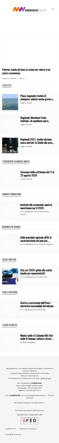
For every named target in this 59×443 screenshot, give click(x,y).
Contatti (10, 429)
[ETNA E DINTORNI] (9, 289)
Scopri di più (46, 378)
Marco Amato (27, 179)
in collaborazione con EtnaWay (34, 310)
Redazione (5, 78)
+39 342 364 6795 (34, 388)
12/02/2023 (12, 78)
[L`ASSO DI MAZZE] (9, 322)
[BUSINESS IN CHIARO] (11, 224)
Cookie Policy (13, 434)
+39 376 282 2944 (33, 390)
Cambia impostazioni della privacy (29, 410)
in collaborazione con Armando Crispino (37, 244)
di (21, 179)
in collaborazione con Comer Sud (34, 277)
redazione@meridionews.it (32, 385)
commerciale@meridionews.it (33, 395)
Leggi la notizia (26, 103)
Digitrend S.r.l (39, 403)
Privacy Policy (28, 429)
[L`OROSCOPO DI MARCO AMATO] (16, 158)
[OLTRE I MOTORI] (9, 256)
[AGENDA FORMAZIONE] (11, 191)
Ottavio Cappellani (29, 342)
